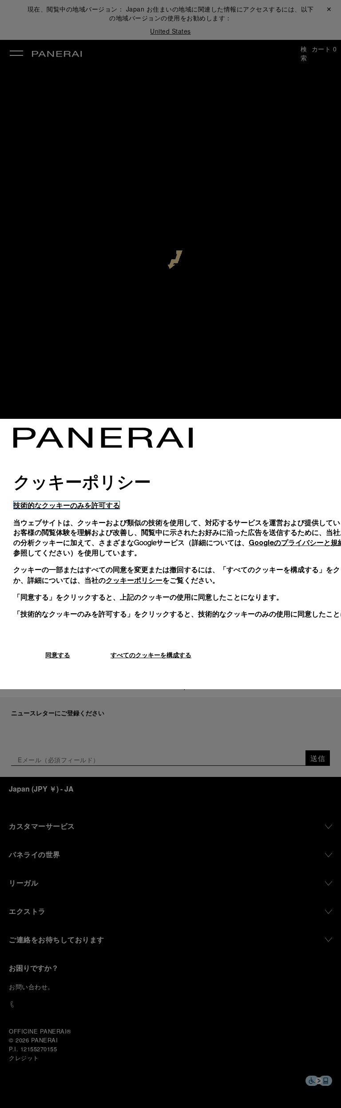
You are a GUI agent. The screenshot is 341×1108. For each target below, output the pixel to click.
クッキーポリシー (134, 580)
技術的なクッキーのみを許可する (66, 505)
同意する (57, 655)
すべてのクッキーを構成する (151, 655)
